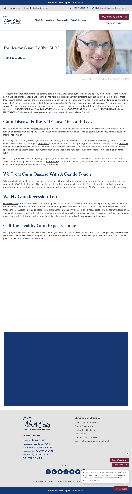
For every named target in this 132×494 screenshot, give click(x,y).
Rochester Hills (28, 451)
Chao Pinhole (10, 210)
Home (84, 79)
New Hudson (27, 444)
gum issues (93, 96)
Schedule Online (114, 23)
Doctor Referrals (40, 8)
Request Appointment (119, 460)
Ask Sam (121, 489)
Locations (50, 20)
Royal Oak (26, 441)
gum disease (38, 128)
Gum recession (10, 203)
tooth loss (123, 143)
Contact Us (15, 8)
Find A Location (80, 7)
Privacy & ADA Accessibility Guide (68, 481)
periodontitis (52, 161)
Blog (26, 8)
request (39, 112)
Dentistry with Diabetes (86, 437)
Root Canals (80, 433)
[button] (48, 471)
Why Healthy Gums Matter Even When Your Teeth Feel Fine (108, 310)
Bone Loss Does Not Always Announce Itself (66, 310)
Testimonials (62, 20)
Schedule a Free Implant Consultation (66, 2)
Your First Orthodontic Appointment (92, 441)
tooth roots (43, 143)
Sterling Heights (29, 448)
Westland (26, 455)
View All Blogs (66, 329)
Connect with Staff (120, 465)
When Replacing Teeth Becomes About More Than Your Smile (23, 310)
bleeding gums (109, 100)
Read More (11, 317)
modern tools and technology (34, 96)
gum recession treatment (93, 216)
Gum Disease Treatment (86, 422)
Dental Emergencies (84, 426)
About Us (39, 20)
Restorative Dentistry (85, 430)
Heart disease (23, 146)
